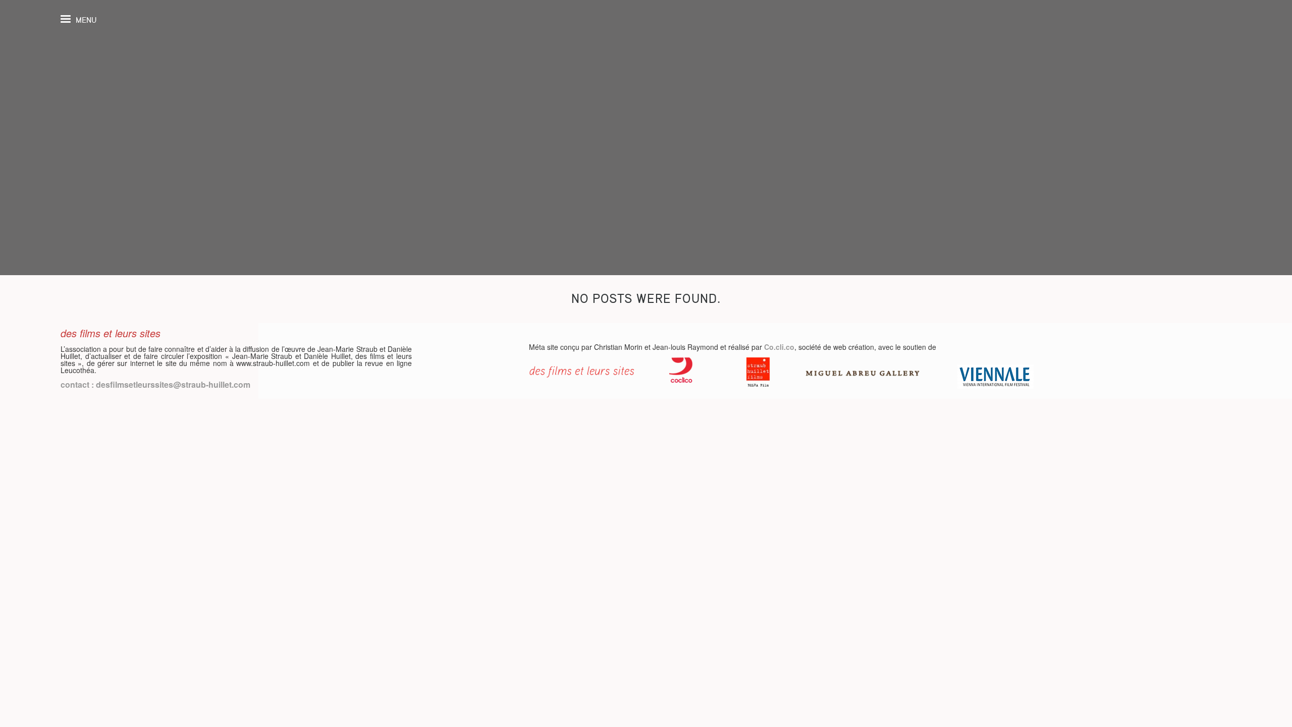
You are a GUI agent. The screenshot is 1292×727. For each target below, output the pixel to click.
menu (86, 20)
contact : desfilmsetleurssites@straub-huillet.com (155, 384)
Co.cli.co (779, 347)
